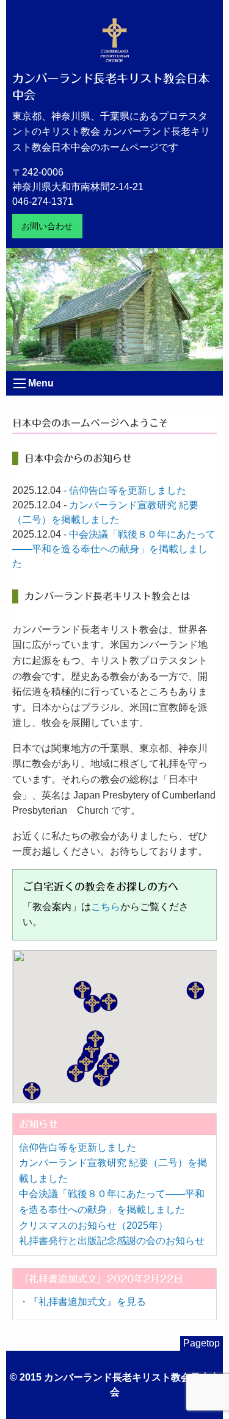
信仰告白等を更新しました (127, 490)
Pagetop (201, 1343)
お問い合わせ (47, 226)
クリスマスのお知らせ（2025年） (93, 1225)
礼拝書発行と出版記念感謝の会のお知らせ (112, 1241)
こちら (105, 907)
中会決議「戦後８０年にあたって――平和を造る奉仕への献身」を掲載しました (114, 549)
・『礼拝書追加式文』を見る (82, 1301)
